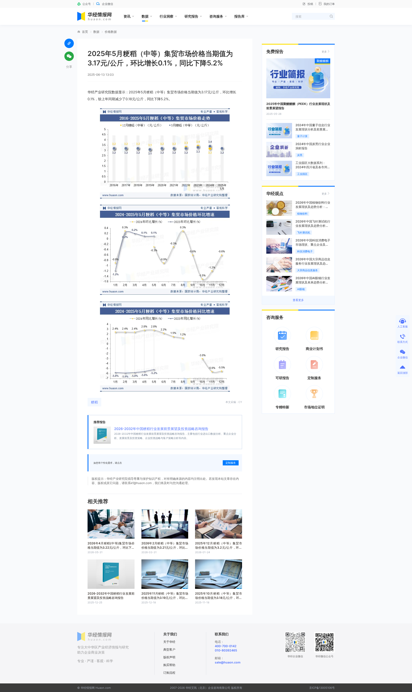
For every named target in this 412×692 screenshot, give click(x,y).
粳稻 (94, 402)
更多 (324, 51)
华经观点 (274, 193)
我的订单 (329, 4)
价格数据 (111, 31)
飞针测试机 (303, 232)
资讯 (127, 16)
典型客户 (169, 649)
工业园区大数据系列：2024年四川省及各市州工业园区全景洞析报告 (312, 167)
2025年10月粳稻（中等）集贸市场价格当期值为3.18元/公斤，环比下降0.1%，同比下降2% (218, 598)
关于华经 (169, 642)
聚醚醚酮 (323, 61)
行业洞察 (166, 16)
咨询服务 (216, 16)
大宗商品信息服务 (307, 270)
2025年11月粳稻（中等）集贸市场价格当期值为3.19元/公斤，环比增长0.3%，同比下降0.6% (164, 598)
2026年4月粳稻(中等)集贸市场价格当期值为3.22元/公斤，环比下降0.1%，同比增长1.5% (111, 547)
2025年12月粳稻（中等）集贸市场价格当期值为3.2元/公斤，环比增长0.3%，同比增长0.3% (218, 547)
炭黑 (299, 155)
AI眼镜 (301, 289)
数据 (145, 16)
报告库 (239, 16)
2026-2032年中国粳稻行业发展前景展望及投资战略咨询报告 (161, 429)
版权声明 (169, 657)
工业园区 (302, 174)
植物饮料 (302, 213)
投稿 (310, 4)
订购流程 (169, 672)
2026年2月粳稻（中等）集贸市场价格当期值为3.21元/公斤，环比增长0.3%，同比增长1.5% (164, 547)
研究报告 (191, 16)
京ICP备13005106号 (322, 687)
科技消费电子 (305, 251)
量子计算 (302, 136)
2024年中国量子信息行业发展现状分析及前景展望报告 (312, 129)
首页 (85, 31)
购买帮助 (169, 665)
